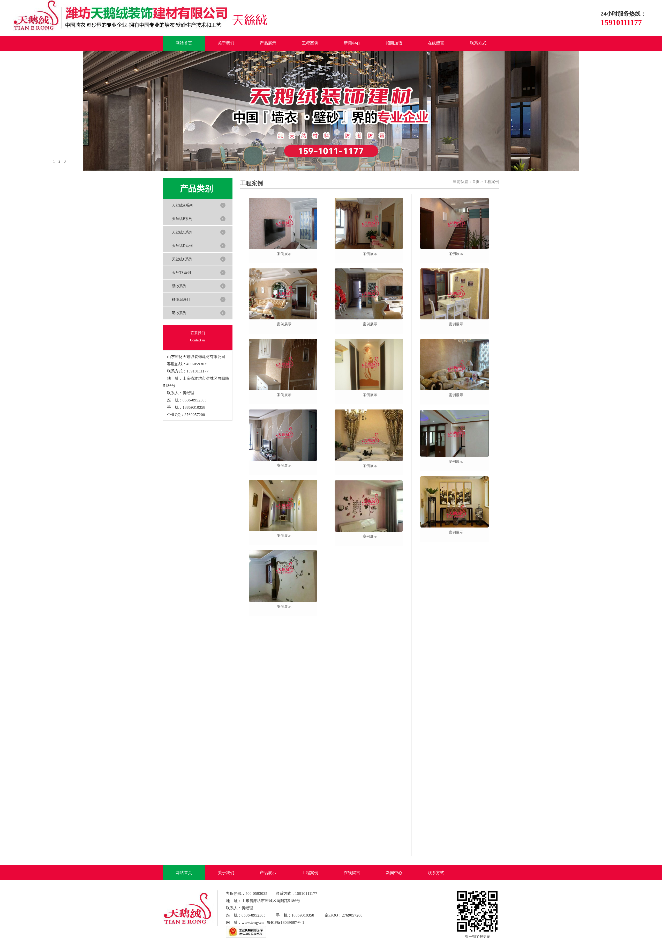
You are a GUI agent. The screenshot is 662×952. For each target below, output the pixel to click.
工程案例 (310, 43)
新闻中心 (352, 43)
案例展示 (284, 254)
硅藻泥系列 (181, 300)
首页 (475, 182)
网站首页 (184, 43)
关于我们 (226, 43)
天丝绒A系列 (182, 205)
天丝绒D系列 (182, 246)
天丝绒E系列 (182, 259)
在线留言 (436, 43)
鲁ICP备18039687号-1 (285, 922)
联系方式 (478, 43)
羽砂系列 (179, 313)
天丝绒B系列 (182, 219)
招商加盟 (394, 43)
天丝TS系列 (181, 273)
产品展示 (268, 43)
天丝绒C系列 (182, 232)
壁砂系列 (179, 286)
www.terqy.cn (253, 922)
